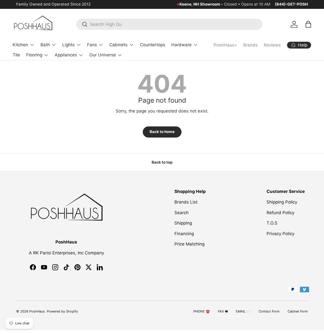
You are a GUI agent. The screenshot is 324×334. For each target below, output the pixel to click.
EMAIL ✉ (243, 311)
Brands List (185, 202)
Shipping (183, 223)
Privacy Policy (280, 233)
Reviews (272, 45)
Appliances (66, 54)
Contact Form (269, 311)
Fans (92, 44)
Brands (250, 45)
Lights (68, 44)
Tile (16, 54)
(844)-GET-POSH (291, 4)
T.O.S (272, 223)
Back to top (162, 162)
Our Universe (102, 54)
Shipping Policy (282, 202)
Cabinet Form (298, 311)
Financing (184, 233)
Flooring (34, 54)
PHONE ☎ (201, 311)
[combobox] (169, 24)
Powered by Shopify (62, 311)
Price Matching (189, 244)
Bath (45, 44)
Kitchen (20, 44)
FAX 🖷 (223, 311)
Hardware (181, 44)
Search (181, 212)
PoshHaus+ (225, 45)
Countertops (152, 44)
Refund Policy (280, 212)
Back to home (162, 131)
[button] (308, 24)
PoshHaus (37, 311)
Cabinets (118, 44)
